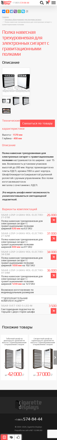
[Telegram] (11, 11)
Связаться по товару (37, 123)
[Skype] (23, 11)
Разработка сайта (22, 430)
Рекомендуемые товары (18, 437)
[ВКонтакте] (3, 11)
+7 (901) (20, 2)
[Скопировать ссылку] (27, 11)
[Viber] (15, 11)
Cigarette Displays (6, 3)
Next (55, 357)
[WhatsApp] (19, 11)
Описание (4, 437)
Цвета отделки (11, 437)
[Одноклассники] (7, 11)
